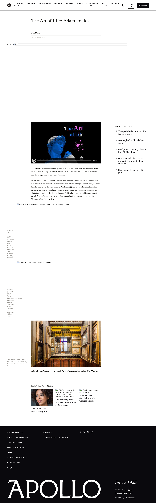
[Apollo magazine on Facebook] (80, 432)
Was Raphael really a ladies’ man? (131, 141)
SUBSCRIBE (142, 5)
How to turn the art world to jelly (131, 171)
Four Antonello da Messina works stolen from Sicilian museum (130, 161)
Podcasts (12, 44)
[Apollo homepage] (10, 5)
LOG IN (131, 5)
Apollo (35, 32)
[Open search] (122, 5)
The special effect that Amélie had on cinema (132, 132)
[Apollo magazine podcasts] (92, 432)
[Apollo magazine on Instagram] (88, 432)
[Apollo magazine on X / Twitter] (84, 432)
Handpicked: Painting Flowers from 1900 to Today (132, 150)
